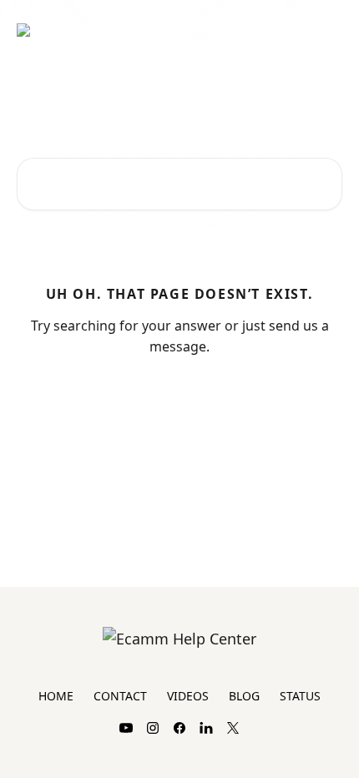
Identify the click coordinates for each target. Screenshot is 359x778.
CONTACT (120, 696)
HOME (55, 696)
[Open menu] (327, 30)
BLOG (244, 696)
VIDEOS (188, 696)
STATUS (300, 696)
